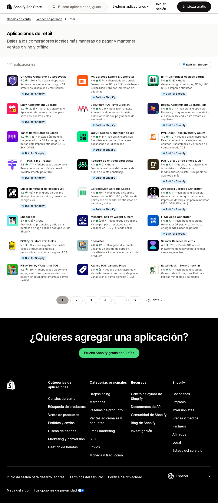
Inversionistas (183, 410)
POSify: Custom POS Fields (38, 241)
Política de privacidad (125, 477)
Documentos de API (146, 407)
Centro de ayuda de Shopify (146, 396)
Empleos (179, 402)
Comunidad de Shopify (149, 415)
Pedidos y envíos (61, 423)
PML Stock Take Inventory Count (183, 132)
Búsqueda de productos (67, 407)
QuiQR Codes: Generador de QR (112, 132)
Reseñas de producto (106, 410)
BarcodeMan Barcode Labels (110, 188)
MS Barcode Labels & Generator (112, 76)
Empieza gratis (194, 6)
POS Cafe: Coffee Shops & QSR (182, 160)
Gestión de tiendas (63, 447)
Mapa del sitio (18, 490)
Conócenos (181, 394)
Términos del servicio (86, 477)
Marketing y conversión (66, 439)
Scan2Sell (97, 241)
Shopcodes (28, 216)
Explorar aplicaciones (129, 6)
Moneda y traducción (106, 455)
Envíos (95, 447)
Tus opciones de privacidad (55, 490)
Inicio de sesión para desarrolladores (35, 477)
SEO (93, 439)
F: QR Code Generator (176, 216)
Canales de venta (61, 399)
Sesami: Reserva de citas (178, 241)
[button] (38, 85)
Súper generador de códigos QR (42, 188)
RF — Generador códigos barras (182, 76)
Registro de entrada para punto (112, 160)
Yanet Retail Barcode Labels (39, 132)
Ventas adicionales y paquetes (106, 420)
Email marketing (102, 431)
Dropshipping (100, 394)
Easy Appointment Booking (38, 104)
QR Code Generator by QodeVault (43, 76)
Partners (179, 426)
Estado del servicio (187, 451)
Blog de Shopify (143, 423)
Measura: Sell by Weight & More (112, 216)
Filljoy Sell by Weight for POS (39, 265)
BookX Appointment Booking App (183, 104)
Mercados (97, 402)
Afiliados (179, 434)
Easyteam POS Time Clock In (110, 104)
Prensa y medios (185, 418)
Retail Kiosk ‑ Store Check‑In (180, 265)
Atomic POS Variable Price (108, 265)
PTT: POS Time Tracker (36, 160)
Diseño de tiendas (62, 431)
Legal (176, 442)
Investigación (141, 431)
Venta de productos (63, 415)
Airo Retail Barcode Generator (181, 188)
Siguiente (152, 300)
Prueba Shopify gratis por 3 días (109, 353)
